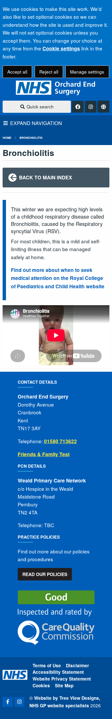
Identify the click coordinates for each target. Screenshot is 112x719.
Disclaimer (77, 665)
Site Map (64, 685)
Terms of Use (47, 665)
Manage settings (87, 71)
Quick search (39, 106)
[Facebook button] (78, 107)
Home (7, 138)
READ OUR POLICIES (44, 574)
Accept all (17, 71)
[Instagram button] (91, 107)
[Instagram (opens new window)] (19, 702)
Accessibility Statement (58, 672)
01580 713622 (60, 441)
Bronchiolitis (31, 138)
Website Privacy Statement (62, 679)
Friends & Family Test (44, 454)
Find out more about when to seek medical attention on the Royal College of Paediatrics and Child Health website (57, 278)
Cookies (41, 685)
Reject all (48, 71)
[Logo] (56, 88)
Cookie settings (61, 48)
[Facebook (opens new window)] (8, 702)
